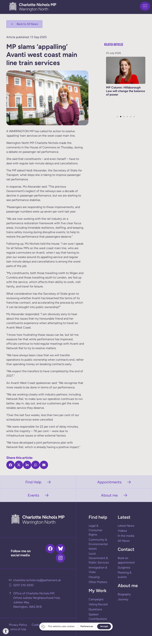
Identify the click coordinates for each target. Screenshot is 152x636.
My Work (97, 590)
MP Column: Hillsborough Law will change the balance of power (125, 91)
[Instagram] (60, 558)
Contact (126, 549)
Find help (98, 517)
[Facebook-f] (50, 548)
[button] (6, 631)
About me (128, 585)
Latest (124, 517)
